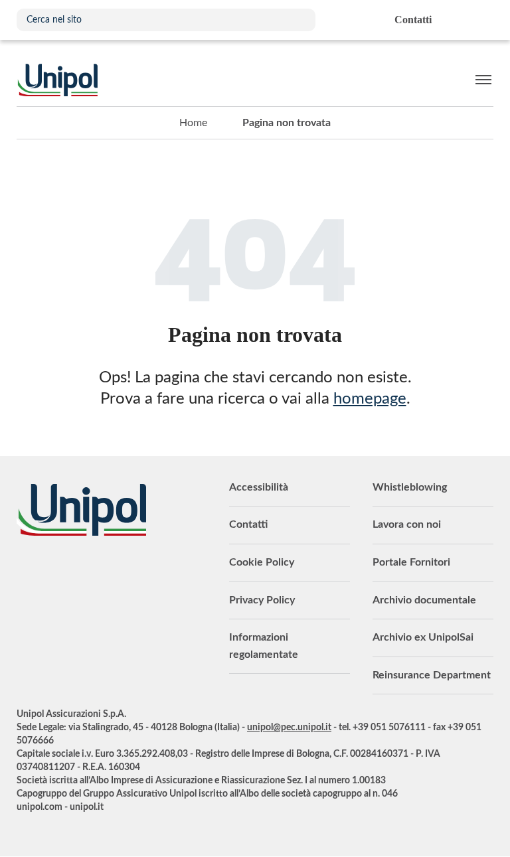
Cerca (298, 20)
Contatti (248, 524)
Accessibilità (258, 487)
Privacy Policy (262, 600)
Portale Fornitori (411, 562)
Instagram (133, 572)
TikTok (159, 572)
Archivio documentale (424, 600)
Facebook (106, 572)
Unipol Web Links (482, 20)
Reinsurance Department (432, 675)
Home (193, 122)
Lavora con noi (407, 524)
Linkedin (53, 572)
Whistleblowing (410, 487)
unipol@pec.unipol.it (289, 727)
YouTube (27, 572)
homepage (369, 399)
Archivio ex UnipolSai (423, 637)
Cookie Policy (261, 562)
